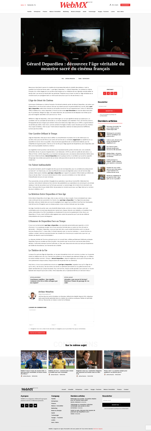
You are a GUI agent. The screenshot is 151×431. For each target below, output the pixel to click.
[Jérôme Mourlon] (32, 295)
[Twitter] (108, 93)
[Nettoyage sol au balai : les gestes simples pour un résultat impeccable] (101, 127)
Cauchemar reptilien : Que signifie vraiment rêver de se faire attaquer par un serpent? (44, 281)
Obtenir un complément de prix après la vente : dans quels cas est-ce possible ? (113, 177)
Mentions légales (97, 428)
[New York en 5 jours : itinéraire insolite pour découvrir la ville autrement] (101, 148)
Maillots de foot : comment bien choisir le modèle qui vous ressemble (61, 371)
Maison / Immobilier (76, 402)
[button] (32, 5)
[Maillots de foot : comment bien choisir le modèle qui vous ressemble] (62, 359)
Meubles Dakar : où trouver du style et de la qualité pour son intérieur (114, 155)
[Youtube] (35, 405)
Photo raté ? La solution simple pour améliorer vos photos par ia (115, 371)
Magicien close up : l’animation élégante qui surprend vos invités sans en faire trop (89, 372)
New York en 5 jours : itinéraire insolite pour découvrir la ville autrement (113, 148)
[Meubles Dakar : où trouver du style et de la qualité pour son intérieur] (101, 154)
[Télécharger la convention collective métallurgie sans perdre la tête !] (101, 134)
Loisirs (75, 58)
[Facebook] (104, 93)
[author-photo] (22, 376)
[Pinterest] (111, 93)
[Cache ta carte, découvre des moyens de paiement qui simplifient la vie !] (101, 141)
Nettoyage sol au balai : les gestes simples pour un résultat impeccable (113, 128)
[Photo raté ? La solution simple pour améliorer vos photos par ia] (117, 359)
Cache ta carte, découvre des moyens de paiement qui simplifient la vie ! (114, 141)
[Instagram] (26, 405)
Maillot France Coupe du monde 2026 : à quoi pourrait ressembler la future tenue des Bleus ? (34, 372)
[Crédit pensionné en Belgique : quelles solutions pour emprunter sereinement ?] (101, 161)
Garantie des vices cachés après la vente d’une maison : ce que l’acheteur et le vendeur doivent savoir (114, 170)
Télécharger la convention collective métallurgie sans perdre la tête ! (113, 134)
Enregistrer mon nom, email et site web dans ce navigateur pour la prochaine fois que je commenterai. (58, 328)
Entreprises (74, 408)
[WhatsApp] (115, 93)
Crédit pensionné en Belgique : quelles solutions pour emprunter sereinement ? (114, 162)
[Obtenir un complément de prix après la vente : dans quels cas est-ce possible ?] (101, 177)
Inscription (109, 110)
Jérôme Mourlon (70, 78)
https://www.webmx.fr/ (45, 294)
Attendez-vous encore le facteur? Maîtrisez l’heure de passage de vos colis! (76, 281)
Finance (73, 413)
